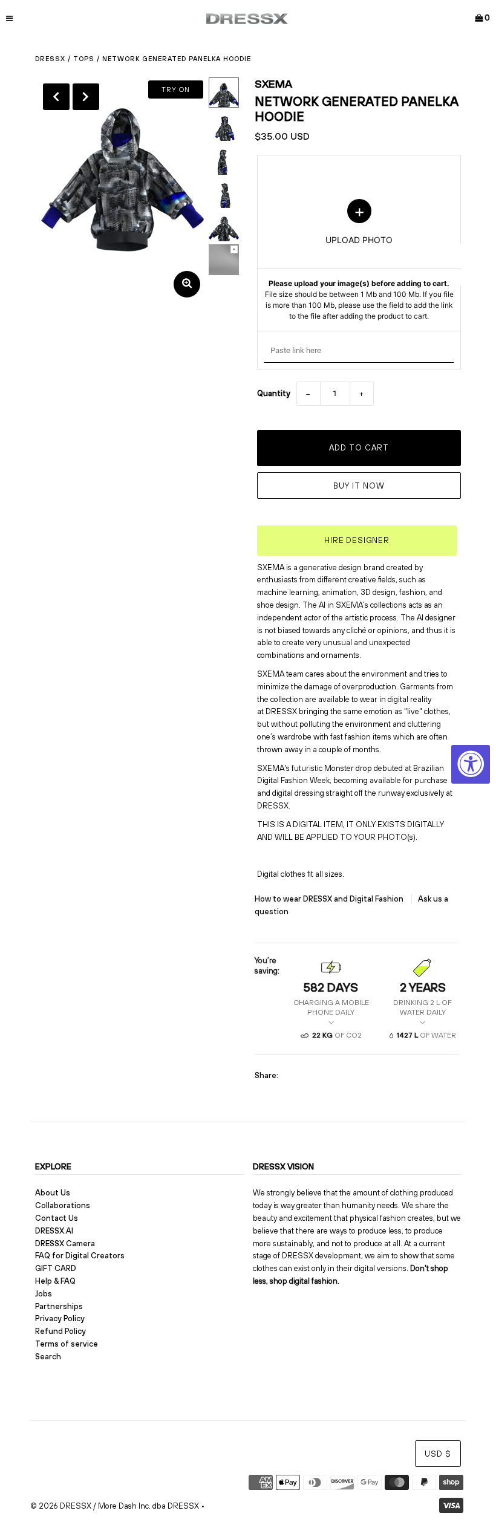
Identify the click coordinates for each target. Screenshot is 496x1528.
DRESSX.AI (54, 1230)
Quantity (273, 393)
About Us (52, 1192)
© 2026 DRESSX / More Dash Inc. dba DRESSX (114, 1505)
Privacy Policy (60, 1318)
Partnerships (59, 1306)
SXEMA (273, 83)
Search (48, 1356)
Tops (83, 58)
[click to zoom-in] (187, 284)
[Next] (86, 96)
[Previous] (56, 96)
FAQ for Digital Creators (80, 1255)
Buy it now (359, 485)
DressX (50, 58)
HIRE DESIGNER (357, 540)
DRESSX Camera (65, 1243)
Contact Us (56, 1218)
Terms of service (66, 1343)
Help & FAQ (55, 1281)
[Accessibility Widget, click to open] (470, 764)
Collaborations (62, 1205)
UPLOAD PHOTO (359, 260)
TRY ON (176, 89)
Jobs (43, 1293)
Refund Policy (60, 1331)
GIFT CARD (55, 1268)
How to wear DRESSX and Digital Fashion (330, 898)
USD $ (438, 1453)
